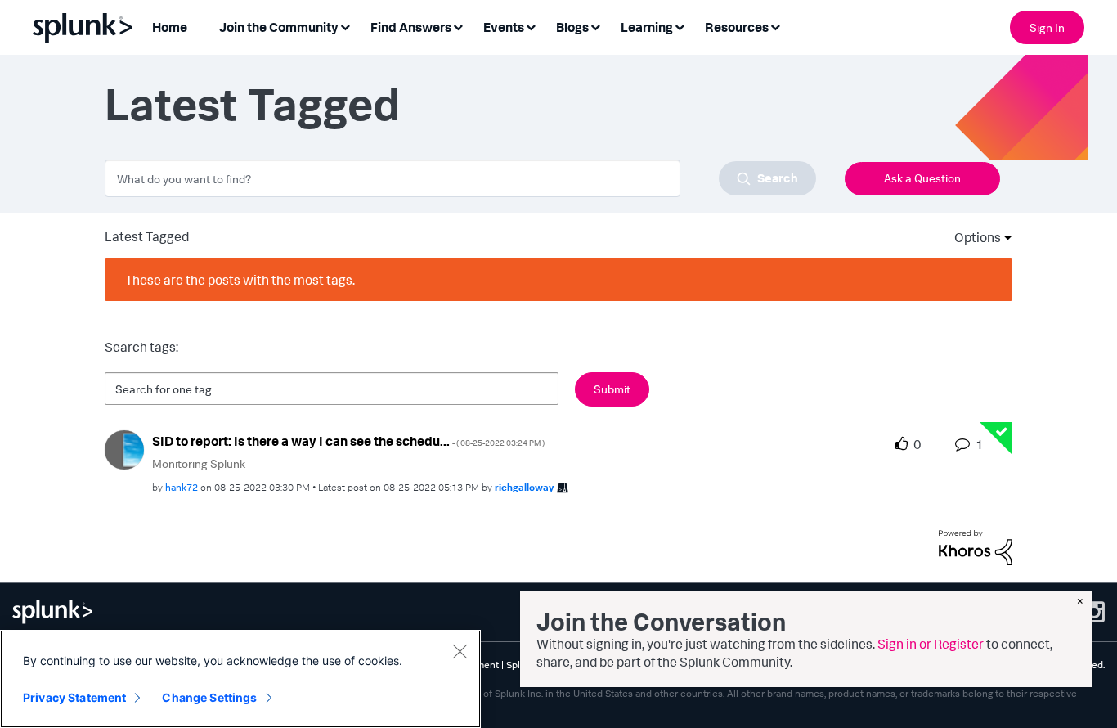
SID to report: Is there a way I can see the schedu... (348, 441)
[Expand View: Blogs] (595, 26)
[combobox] (460, 178)
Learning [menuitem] (647, 27)
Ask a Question (922, 178)
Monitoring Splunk (198, 463)
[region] (240, 679)
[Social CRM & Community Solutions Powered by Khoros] (975, 545)
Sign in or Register (930, 644)
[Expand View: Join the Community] (345, 26)
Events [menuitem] (503, 27)
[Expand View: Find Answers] (458, 26)
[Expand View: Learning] (679, 26)
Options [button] (972, 237)
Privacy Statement (74, 697)
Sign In (1047, 27)
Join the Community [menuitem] (279, 27)
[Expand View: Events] (531, 26)
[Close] (459, 651)
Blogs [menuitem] (572, 27)
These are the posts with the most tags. (240, 280)
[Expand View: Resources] (775, 26)
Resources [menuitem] (737, 27)
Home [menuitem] (169, 27)
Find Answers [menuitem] (410, 27)
